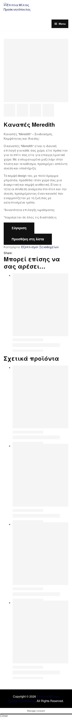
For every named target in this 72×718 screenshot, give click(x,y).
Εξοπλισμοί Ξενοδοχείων (40, 247)
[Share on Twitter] (20, 253)
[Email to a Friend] (30, 253)
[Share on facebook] (15, 253)
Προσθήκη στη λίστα (28, 239)
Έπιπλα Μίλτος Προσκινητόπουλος (33, 698)
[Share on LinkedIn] (25, 253)
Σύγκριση (19, 228)
